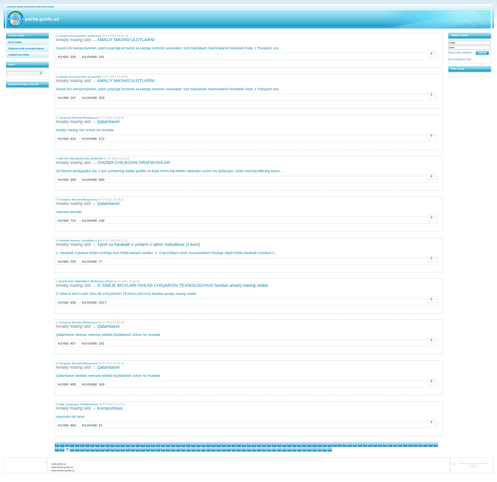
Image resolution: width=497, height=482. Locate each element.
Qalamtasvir (108, 121)
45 (279, 444)
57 (339, 444)
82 (82, 449)
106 (203, 449)
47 (289, 444)
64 (375, 444)
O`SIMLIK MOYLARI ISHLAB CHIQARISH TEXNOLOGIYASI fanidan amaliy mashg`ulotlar (182, 285)
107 (208, 449)
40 (254, 444)
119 (269, 449)
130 (324, 449)
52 (314, 444)
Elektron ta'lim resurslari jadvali (26, 48)
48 (294, 444)
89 (117, 449)
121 (279, 449)
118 (264, 449)
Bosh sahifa (15, 42)
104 (193, 449)
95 (148, 449)
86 (102, 449)
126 (304, 449)
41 (259, 444)
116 (254, 449)
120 (274, 449)
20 (153, 444)
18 (143, 444)
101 (178, 449)
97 (158, 449)
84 (92, 449)
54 (324, 444)
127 (309, 449)
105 (198, 449)
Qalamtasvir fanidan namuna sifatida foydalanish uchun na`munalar (108, 335)
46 (284, 444)
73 (420, 444)
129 (319, 449)
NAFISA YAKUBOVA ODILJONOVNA (81, 158)
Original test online (19, 54)
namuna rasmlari (69, 212)
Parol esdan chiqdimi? (460, 52)
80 (72, 449)
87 (107, 449)
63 (370, 444)
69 (400, 444)
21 (158, 444)
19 (148, 444)
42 (264, 444)
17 (137, 444)
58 (344, 444)
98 (163, 449)
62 (365, 444)
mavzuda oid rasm (70, 417)
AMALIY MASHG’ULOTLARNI (126, 39)
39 (249, 444)
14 (122, 444)
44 (274, 444)
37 (238, 444)
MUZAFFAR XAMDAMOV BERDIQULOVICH (86, 281)
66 (385, 444)
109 (218, 449)
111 (228, 449)
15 (127, 444)
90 (122, 449)
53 (319, 444)
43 (269, 444)
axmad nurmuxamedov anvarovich (80, 35)
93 (137, 449)
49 (299, 444)
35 (228, 444)
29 (198, 444)
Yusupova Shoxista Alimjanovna (78, 117)
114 (244, 449)
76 (435, 444)
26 (183, 444)
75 (430, 444)
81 (77, 449)
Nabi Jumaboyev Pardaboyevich (78, 404)
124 (294, 449)
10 (102, 444)
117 (259, 449)
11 (107, 444)
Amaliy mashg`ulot (73, 39)
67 (390, 444)
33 (218, 444)
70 (405, 444)
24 (173, 444)
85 (97, 449)
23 (168, 444)
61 (360, 444)
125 (299, 449)
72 (415, 444)
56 (334, 444)
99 (168, 449)
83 (87, 449)
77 (57, 449)
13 (117, 444)
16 (132, 444)
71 (410, 444)
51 (309, 444)
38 (243, 444)
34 (223, 444)
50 (304, 444)
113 (239, 449)
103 (188, 449)
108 (213, 449)
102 (183, 449)
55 (329, 444)
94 (143, 449)
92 (132, 449)
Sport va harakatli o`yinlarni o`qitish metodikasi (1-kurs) (148, 244)
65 (380, 444)
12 (112, 444)
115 (249, 449)
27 (188, 444)
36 (233, 444)
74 (425, 444)
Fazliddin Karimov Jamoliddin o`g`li (80, 240)
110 (224, 449)
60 (355, 444)
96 (153, 449)
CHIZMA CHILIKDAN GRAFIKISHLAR (133, 162)
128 (314, 449)
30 (203, 444)
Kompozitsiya (110, 408)
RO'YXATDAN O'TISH (460, 59)
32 (213, 444)
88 (112, 449)
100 (173, 449)
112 (234, 449)
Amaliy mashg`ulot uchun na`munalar (85, 130)
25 (178, 444)
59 (349, 444)
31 (208, 444)
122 (284, 449)
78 (62, 449)
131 (330, 449)
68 (395, 444)
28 (193, 444)
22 (163, 444)
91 (127, 449)
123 (289, 449)
